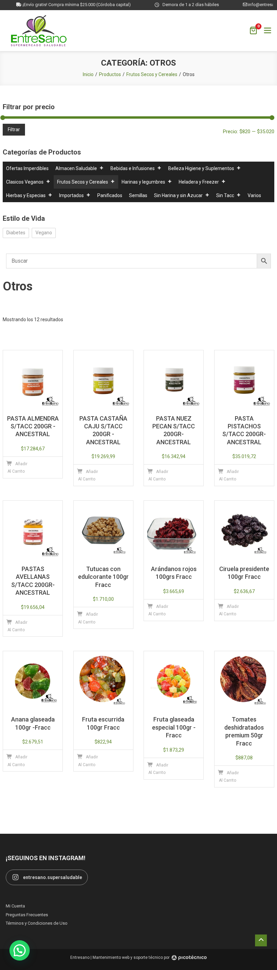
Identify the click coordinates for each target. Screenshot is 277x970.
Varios (254, 195)
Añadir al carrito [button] (17, 468)
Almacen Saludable (76, 168)
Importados (71, 195)
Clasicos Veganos (25, 182)
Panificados (109, 195)
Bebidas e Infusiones (132, 168)
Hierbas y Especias (26, 195)
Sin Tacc (225, 195)
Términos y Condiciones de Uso (37, 923)
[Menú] (267, 30)
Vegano (43, 232)
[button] (19, 950)
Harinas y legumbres (143, 182)
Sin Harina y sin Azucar (178, 195)
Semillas (138, 195)
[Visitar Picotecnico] (189, 957)
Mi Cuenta (15, 905)
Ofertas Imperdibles (27, 168)
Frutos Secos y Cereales (82, 182)
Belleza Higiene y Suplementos (201, 168)
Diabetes (15, 232)
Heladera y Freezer (199, 182)
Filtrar (14, 129)
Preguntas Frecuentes (27, 914)
